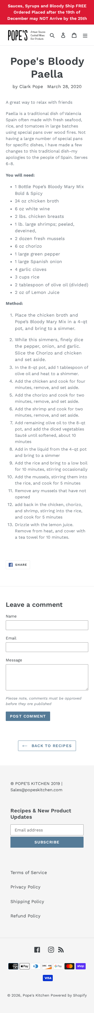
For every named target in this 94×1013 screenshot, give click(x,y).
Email (11, 638)
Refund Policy (25, 915)
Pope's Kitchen (37, 995)
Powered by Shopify (69, 995)
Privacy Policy (25, 886)
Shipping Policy (27, 901)
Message (14, 660)
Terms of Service (28, 872)
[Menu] (85, 35)
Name (11, 616)
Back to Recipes (51, 745)
